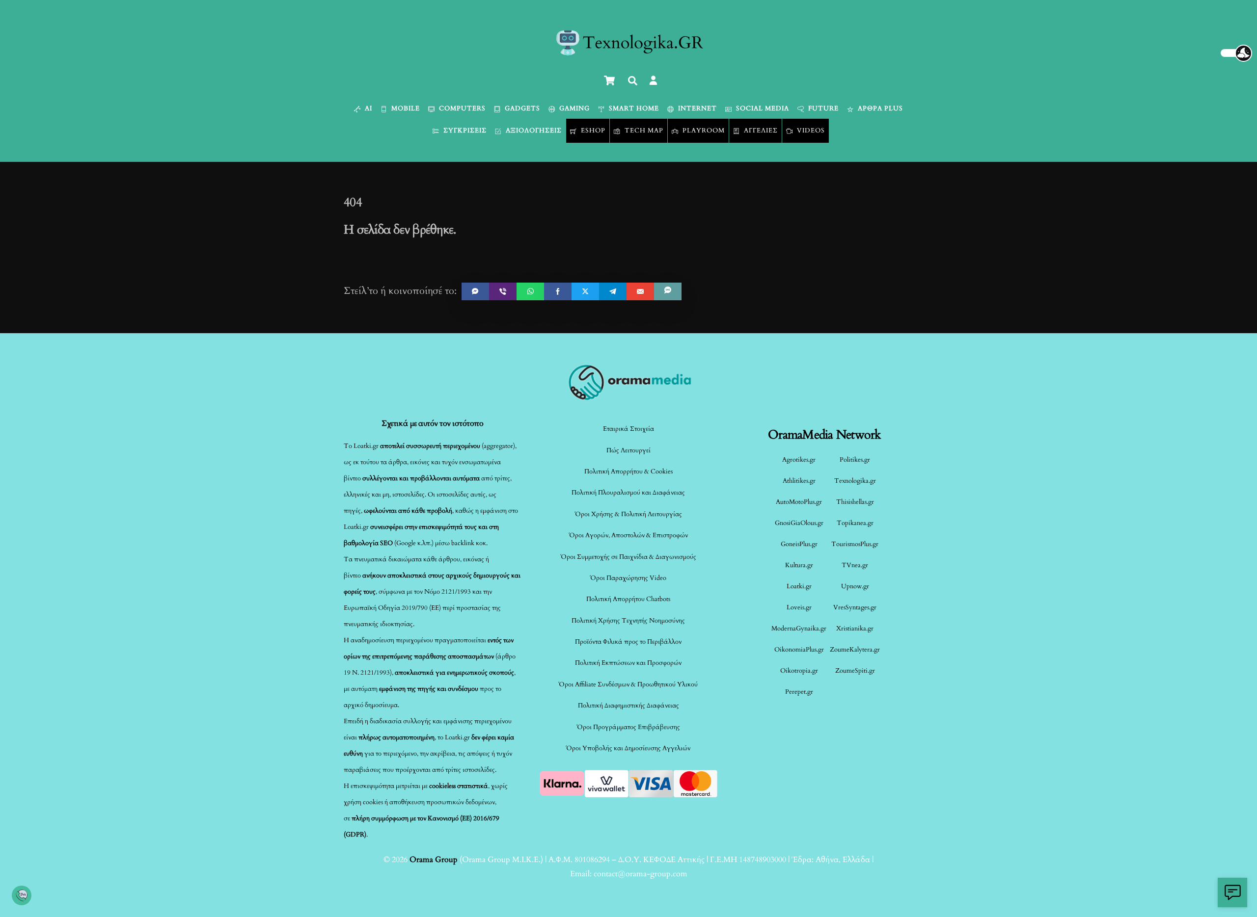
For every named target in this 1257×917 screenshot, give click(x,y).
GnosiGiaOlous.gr (799, 523)
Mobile (404, 108)
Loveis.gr (799, 607)
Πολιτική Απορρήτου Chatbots (628, 599)
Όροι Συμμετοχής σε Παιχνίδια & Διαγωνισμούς (628, 556)
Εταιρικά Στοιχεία (628, 428)
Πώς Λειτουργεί (628, 450)
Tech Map (643, 130)
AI (367, 108)
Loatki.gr (799, 586)
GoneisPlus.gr (799, 544)
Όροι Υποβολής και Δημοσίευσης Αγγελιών (628, 748)
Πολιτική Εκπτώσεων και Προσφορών (628, 662)
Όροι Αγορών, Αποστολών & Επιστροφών (628, 535)
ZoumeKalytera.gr (855, 649)
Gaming (573, 108)
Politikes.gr (855, 459)
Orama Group (434, 859)
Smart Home (633, 108)
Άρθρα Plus (879, 108)
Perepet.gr (799, 691)
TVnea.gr (855, 565)
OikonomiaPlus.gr (799, 649)
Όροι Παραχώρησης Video (628, 578)
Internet (696, 108)
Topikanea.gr (855, 523)
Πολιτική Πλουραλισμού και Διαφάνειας (628, 492)
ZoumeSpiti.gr (855, 670)
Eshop (592, 130)
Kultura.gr (799, 565)
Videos (810, 130)
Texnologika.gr (855, 480)
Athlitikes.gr (799, 480)
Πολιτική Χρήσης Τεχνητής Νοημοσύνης (628, 620)
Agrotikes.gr (799, 459)
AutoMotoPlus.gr (799, 502)
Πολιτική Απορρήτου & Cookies (628, 471)
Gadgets (521, 108)
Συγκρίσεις (464, 130)
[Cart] (609, 80)
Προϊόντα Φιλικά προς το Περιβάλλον (628, 641)
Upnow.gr (855, 586)
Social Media (761, 108)
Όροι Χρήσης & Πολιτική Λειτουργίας (628, 514)
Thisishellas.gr (855, 502)
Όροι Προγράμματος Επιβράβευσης (628, 727)
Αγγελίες (760, 130)
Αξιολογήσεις (533, 130)
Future (822, 108)
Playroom (703, 130)
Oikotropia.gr (799, 670)
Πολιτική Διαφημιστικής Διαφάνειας (628, 705)
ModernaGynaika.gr (798, 628)
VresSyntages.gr (854, 607)
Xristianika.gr (855, 628)
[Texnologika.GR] (628, 52)
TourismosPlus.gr (854, 544)
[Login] (653, 80)
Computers (461, 108)
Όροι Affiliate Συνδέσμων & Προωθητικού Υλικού (628, 684)
